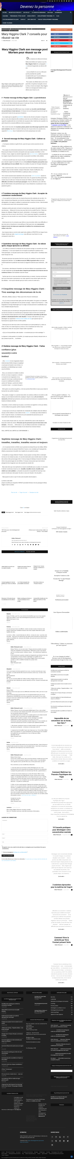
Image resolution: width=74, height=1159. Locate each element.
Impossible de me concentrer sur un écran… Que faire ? (61, 720)
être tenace (10, 131)
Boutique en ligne (30, 1037)
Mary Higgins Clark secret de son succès (32, 512)
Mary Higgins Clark (19, 512)
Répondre (8, 622)
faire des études (34, 154)
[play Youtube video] (61, 61)
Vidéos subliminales (61, 631)
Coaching (5, 16)
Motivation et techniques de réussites (38, 28)
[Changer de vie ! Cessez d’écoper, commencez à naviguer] (40, 560)
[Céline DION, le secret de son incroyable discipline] (9, 560)
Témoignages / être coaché (17, 16)
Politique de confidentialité (20, 852)
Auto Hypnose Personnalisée (61, 612)
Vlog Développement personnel (41, 1003)
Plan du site (14, 492)
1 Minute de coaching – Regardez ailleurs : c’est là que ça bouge (61, 689)
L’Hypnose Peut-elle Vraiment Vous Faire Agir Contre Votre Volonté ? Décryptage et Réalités (12, 1085)
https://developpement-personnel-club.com (19, 540)
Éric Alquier (53, 1058)
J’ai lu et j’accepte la (15, 852)
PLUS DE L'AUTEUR (30, 551)
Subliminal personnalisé (61, 600)
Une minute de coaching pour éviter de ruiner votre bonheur (61, 707)
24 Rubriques (58, 12)
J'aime (70, 34)
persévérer (21, 117)
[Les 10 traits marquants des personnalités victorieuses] (24, 576)
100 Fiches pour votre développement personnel (11, 530)
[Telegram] (66, 1)
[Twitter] (69, 1)
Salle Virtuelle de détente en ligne (61, 510)
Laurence (9, 807)
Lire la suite (61, 763)
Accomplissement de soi (11, 26)
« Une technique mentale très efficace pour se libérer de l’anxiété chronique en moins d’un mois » (62, 347)
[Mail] (55, 1)
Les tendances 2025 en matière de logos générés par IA (11, 1079)
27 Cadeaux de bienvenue (39, 12)
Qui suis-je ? (26, 12)
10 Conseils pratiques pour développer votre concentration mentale (61, 829)
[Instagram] (50, 1)
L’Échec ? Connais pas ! (7, 1069)
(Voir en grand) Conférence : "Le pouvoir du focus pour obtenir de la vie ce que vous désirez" (60, 396)
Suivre (69, 37)
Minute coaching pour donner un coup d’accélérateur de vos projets (24, 600)
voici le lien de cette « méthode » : (29, 795)
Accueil (5, 12)
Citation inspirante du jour (10, 19)
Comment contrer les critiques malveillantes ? (12, 1064)
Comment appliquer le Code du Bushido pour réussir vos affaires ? (9, 584)
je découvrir (31, 379)
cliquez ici (59, 175)
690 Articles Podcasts (15, 12)
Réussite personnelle (5, 30)
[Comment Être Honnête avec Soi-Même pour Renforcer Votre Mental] (40, 592)
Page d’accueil (23, 492)
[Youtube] (71, 1)
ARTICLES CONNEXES (19, 551)
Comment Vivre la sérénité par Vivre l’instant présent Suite (61, 940)
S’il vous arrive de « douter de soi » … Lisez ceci (12, 1074)
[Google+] (15, 545)
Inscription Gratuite (61, 288)
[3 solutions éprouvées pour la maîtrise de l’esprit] (61, 900)
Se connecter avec (60, 294)
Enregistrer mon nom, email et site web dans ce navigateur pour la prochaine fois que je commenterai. (24, 848)
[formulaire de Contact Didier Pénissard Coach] (29, 998)
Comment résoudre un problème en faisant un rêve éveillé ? (61, 711)
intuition (28, 412)
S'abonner (69, 46)
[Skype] (62, 1)
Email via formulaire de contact (33, 1042)
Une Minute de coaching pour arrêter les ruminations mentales (60, 671)
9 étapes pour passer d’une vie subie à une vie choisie (61, 684)
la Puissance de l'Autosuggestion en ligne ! (61, 528)
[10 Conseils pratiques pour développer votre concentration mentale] (61, 844)
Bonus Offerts (31, 16)
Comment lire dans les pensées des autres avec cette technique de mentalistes (61, 379)
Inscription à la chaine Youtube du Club (62, 422)
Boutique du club (34, 492)
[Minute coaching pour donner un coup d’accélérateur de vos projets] (24, 592)
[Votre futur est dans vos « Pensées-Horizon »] (40, 576)
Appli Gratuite (32, 19)
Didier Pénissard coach (17, 647)
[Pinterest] (57, 1)
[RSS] (59, 1)
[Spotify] (64, 1)
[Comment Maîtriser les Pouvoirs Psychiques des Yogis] (61, 789)
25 (71, 834)
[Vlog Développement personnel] (29, 1005)
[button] (70, 12)
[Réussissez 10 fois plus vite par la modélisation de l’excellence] (9, 592)
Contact (23, 19)
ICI (23, 507)
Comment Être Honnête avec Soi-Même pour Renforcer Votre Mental (40, 600)
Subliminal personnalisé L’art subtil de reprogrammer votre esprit (59, 680)
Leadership (29, 28)
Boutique (50, 12)
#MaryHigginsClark (10, 512)
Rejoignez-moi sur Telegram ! (62, 29)
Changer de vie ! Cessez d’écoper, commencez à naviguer (38, 568)
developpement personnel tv (46, 16)
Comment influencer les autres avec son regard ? (61, 702)
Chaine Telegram (7, 23)
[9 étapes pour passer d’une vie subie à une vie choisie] (24, 560)
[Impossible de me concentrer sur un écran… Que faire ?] (61, 735)
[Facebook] (47, 1)
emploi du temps (19, 234)
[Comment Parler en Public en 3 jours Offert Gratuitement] (28, 1012)
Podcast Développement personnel (48, 19)
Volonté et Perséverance (14, 30)
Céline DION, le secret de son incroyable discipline (60, 675)
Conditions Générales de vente (33, 1038)
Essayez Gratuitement (62, 527)
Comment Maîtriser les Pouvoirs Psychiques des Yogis (61, 774)
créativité (7, 361)
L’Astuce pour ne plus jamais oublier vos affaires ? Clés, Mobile (38, 530)
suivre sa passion (35, 175)
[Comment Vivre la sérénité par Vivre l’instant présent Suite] (61, 954)
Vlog (57, 16)
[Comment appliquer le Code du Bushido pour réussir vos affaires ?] (9, 576)
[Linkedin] (52, 1)
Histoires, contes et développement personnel (18, 28)
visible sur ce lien (36, 1100)
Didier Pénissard (6, 40)
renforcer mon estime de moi (23, 318)
